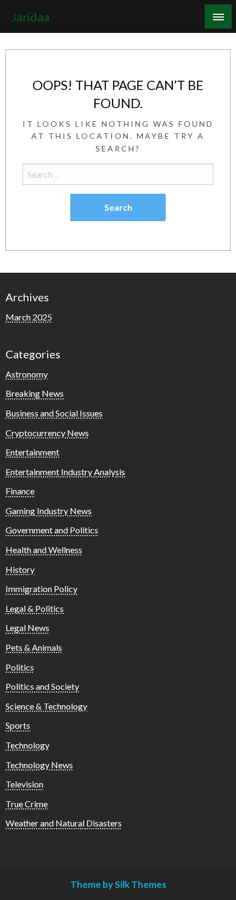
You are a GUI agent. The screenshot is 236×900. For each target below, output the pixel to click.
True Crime (26, 803)
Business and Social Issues (54, 413)
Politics (19, 667)
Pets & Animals (33, 647)
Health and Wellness (43, 549)
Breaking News (34, 393)
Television (24, 784)
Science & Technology (46, 706)
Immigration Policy (41, 588)
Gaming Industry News (48, 510)
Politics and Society (42, 686)
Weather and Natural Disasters (63, 823)
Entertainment (32, 452)
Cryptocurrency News (47, 433)
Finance (20, 491)
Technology (27, 745)
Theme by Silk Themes (118, 884)
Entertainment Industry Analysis (65, 471)
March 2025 (28, 317)
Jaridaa (30, 17)
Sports (17, 725)
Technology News (39, 765)
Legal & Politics (34, 608)
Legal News (27, 627)
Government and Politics (51, 530)
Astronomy (26, 374)
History (20, 569)
